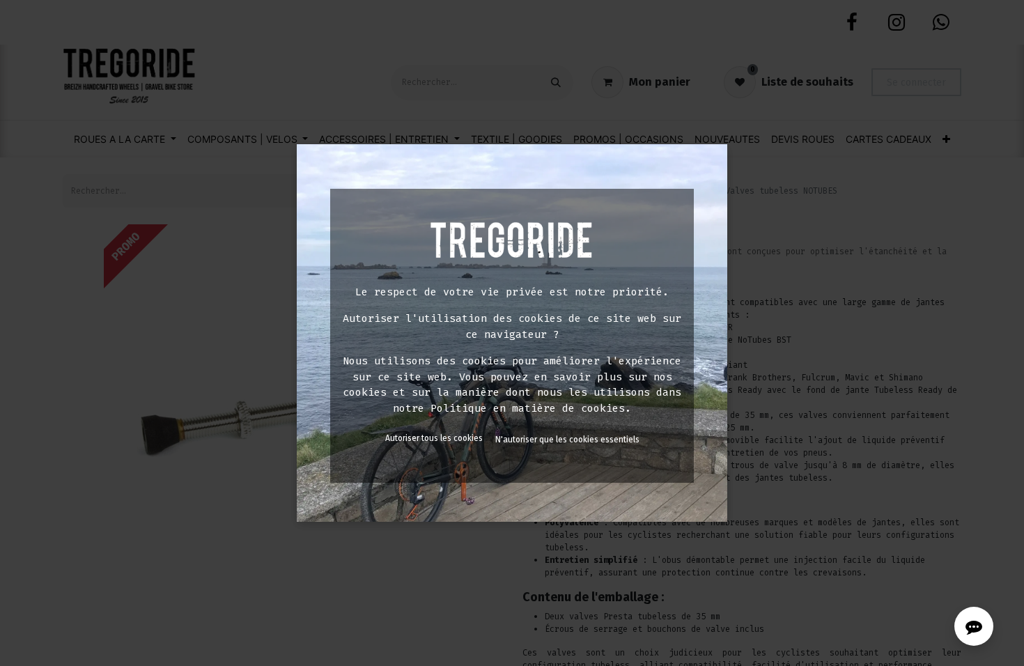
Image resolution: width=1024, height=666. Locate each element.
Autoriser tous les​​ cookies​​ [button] (434, 438)
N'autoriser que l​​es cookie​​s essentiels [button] (567, 439)
